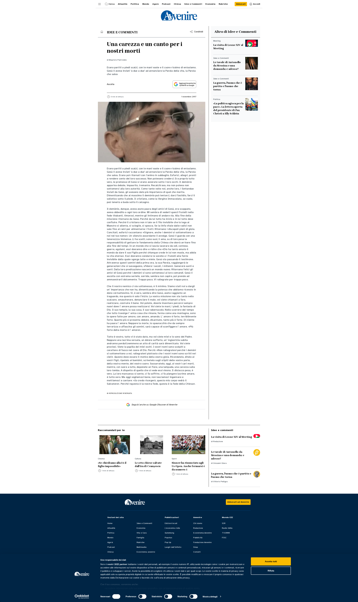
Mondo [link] (145, 4)
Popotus (168, 537)
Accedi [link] (256, 4)
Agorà (110, 542)
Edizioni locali (171, 523)
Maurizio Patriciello (118, 60)
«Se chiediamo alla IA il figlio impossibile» (112, 464)
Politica (110, 533)
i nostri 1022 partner (116, 564)
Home (110, 523)
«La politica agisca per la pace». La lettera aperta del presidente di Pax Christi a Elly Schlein (228, 108)
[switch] (142, 596)
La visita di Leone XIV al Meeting (228, 46)
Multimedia (142, 547)
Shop (195, 547)
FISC (224, 537)
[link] (241, 4)
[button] (99, 4)
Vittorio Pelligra (220, 481)
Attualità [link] (122, 4)
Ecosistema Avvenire (202, 533)
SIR (223, 523)
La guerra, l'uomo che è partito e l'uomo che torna (227, 86)
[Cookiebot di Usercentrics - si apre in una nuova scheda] (82, 596)
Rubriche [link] (223, 4)
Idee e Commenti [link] (193, 4)
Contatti (197, 552)
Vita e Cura (142, 533)
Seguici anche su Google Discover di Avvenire (154, 404)
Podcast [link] (166, 4)
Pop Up (168, 542)
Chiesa (110, 552)
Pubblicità (197, 537)
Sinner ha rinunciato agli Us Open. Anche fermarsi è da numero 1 (188, 466)
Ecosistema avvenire (146, 552)
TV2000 (226, 533)
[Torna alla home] (101, 31)
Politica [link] (135, 4)
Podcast (111, 547)
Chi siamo (197, 523)
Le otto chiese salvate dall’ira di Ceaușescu (148, 464)
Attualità (111, 528)
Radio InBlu (227, 528)
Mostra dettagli (210, 596)
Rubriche (140, 542)
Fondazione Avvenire (202, 542)
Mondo (110, 537)
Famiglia (140, 537)
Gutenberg (169, 533)
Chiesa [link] (177, 4)
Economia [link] (210, 4)
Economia (141, 528)
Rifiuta (271, 570)
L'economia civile (172, 528)
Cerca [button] (112, 4)
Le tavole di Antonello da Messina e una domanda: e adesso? (227, 66)
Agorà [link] (155, 4)
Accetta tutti (271, 561)
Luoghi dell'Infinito (173, 547)
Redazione (218, 441)
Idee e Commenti (144, 523)
